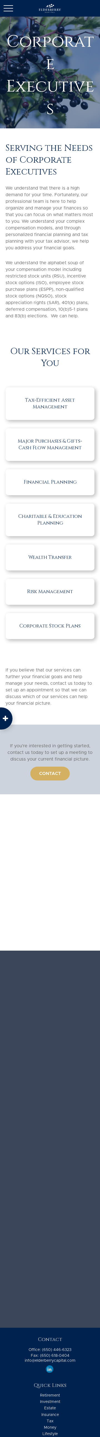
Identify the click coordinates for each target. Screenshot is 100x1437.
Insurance (50, 1415)
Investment (50, 1402)
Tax (50, 1421)
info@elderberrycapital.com (50, 1361)
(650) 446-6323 (56, 1350)
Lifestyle (50, 1434)
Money (50, 1428)
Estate (50, 1408)
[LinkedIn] (49, 1369)
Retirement (50, 1395)
